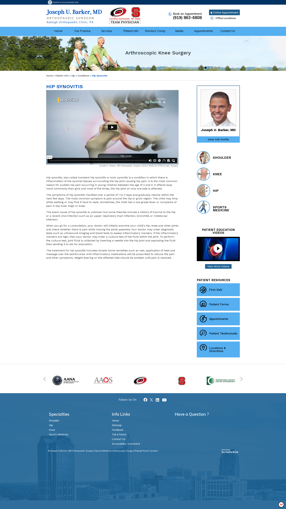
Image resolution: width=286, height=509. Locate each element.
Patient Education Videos (218, 231)
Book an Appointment (187, 16)
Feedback (117, 429)
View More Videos (218, 266)
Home (58, 31)
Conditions (83, 75)
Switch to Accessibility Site (65, 2)
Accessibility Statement (126, 443)
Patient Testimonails (223, 333)
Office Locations (225, 18)
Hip (73, 75)
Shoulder (222, 158)
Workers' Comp (155, 31)
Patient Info (130, 31)
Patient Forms (219, 304)
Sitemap (117, 425)
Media (179, 31)
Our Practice (82, 31)
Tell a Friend (119, 434)
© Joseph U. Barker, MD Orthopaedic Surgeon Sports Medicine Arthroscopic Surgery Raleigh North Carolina (103, 450)
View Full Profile (218, 139)
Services (106, 31)
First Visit (215, 289)
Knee (217, 174)
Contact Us (228, 31)
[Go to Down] (281, 504)
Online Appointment (225, 12)
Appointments (203, 31)
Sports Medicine (221, 208)
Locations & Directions (217, 349)
